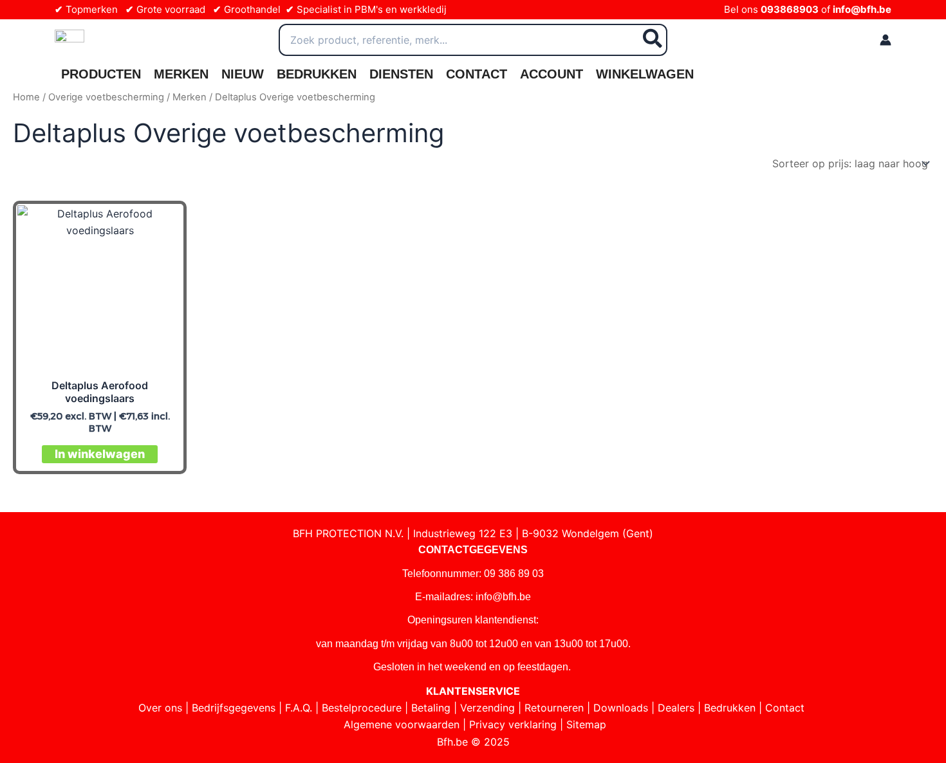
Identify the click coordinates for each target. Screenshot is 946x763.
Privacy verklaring (513, 724)
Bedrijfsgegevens (233, 707)
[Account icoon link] (885, 40)
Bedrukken (317, 74)
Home (26, 97)
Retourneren (554, 707)
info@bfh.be (862, 9)
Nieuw (242, 74)
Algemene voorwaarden (401, 724)
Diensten (401, 74)
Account (551, 74)
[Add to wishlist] (162, 224)
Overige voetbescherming (106, 97)
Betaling (430, 707)
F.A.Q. (298, 707)
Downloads (620, 707)
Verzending (487, 707)
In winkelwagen (100, 454)
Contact (476, 74)
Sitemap (586, 724)
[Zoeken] (653, 40)
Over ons (160, 707)
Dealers (676, 707)
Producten (101, 74)
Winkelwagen (645, 74)
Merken (181, 74)
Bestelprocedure (362, 707)
